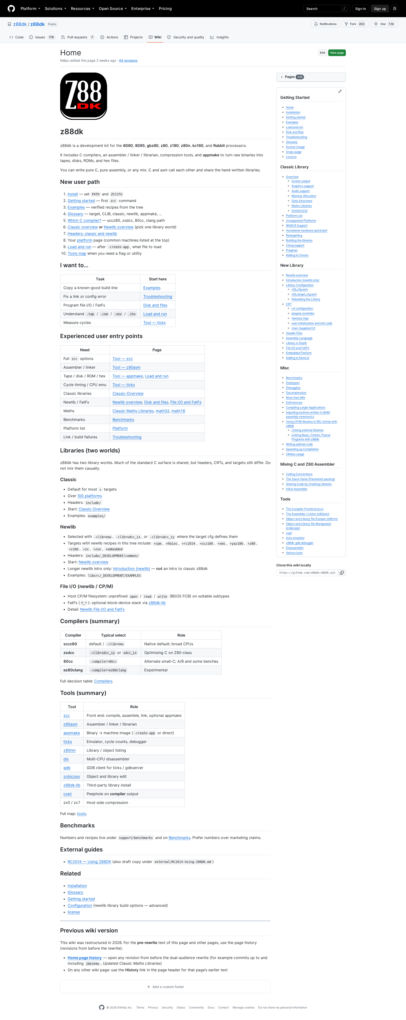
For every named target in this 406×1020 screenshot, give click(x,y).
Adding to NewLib (297, 357)
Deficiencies (294, 402)
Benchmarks (123, 419)
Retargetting (294, 235)
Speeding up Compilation (302, 449)
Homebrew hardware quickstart (306, 230)
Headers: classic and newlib (92, 233)
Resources (80, 8)
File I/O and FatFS (297, 348)
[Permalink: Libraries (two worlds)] (57, 450)
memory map (300, 318)
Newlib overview (118, 227)
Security (167, 1007)
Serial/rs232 (300, 210)
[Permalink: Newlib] (57, 527)
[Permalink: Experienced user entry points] (57, 336)
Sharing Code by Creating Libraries (309, 484)
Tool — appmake (128, 376)
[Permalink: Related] (57, 873)
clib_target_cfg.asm (304, 294)
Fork (357, 24)
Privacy (153, 1007)
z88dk (20, 24)
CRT (289, 304)
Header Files (294, 333)
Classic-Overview (128, 393)
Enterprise (140, 8)
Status (181, 1007)
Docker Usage (295, 147)
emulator (295, 538)
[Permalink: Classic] (57, 479)
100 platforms (89, 495)
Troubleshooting (157, 296)
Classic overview (83, 227)
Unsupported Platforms (301, 220)
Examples (76, 207)
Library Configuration (300, 285)
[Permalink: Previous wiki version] (57, 930)
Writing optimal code (299, 444)
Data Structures (302, 200)
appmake (71, 732)
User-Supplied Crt (303, 328)
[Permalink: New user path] (57, 181)
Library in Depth (296, 343)
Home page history (85, 957)
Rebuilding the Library (306, 299)
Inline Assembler (296, 489)
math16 (178, 410)
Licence (291, 156)
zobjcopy (71, 776)
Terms (140, 1007)
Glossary (75, 213)
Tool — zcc (123, 358)
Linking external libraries (308, 430)
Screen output (301, 181)
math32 (162, 410)
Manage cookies (243, 1007)
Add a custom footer (168, 987)
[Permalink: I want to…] (57, 265)
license (74, 912)
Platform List (294, 215)
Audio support (301, 191)
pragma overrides (303, 313)
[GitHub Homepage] (102, 1007)
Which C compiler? (84, 220)
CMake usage (295, 454)
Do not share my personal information (282, 1007)
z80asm (70, 724)
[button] (342, 572)
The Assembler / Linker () (307, 514)
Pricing (165, 8)
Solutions (53, 8)
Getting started (81, 200)
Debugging (293, 387)
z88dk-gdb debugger (299, 542)
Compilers (103, 681)
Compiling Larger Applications (305, 407)
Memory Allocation (304, 196)
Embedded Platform (299, 353)
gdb (66, 767)
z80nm (69, 750)
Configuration (80, 905)
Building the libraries (299, 240)
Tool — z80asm (127, 367)
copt (67, 793)
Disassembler (295, 547)
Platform (28, 8)
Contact (223, 1007)
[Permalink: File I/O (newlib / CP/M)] (57, 586)
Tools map (77, 253)
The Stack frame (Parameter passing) (310, 479)
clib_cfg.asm (300, 289)
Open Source (111, 8)
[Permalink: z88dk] (57, 131)
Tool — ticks (154, 322)
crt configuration (302, 308)
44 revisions (128, 60)
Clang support (295, 245)
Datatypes (293, 382)
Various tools (294, 552)
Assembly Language (299, 338)
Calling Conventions (299, 474)
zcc (66, 715)
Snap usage (293, 151)
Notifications (328, 24)
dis (66, 759)
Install (73, 194)
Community (196, 1007)
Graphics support (303, 186)
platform (84, 240)
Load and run (79, 246)
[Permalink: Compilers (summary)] (57, 621)
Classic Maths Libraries (133, 410)
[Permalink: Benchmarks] (57, 825)
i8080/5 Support (296, 225)
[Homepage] (11, 8)
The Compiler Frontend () (305, 509)
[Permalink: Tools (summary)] (57, 692)
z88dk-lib (157, 602)
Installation (293, 112)
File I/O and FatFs (185, 402)
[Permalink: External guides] (57, 849)
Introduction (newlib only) (302, 280)
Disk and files (155, 305)
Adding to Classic (297, 255)
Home (290, 107)
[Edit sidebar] (340, 91)
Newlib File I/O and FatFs (102, 609)
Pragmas (291, 250)
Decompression (296, 392)
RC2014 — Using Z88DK (89, 861)
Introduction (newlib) (131, 568)
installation (77, 885)
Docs (211, 1007)
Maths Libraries (302, 205)
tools (81, 813)
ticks (67, 741)
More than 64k (295, 397)
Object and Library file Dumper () (312, 518)
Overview (292, 176)
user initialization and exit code (312, 323)
